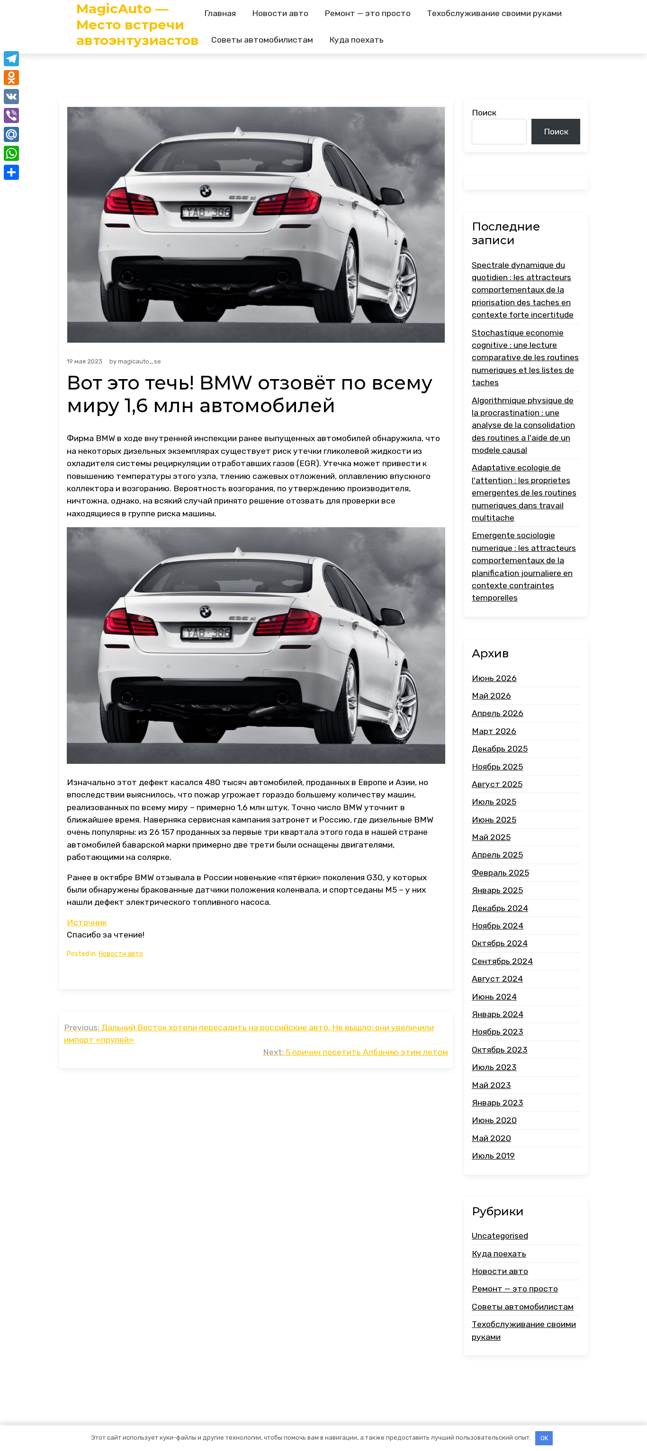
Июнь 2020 (494, 1120)
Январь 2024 (497, 1014)
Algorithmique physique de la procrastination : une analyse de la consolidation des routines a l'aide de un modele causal (523, 425)
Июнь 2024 (494, 996)
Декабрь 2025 (500, 748)
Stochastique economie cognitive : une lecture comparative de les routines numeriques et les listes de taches (525, 358)
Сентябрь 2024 (502, 961)
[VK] (11, 96)
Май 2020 (491, 1138)
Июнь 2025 (494, 819)
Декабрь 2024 (500, 908)
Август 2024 (497, 978)
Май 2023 (491, 1085)
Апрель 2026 (497, 713)
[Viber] (11, 115)
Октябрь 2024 (500, 943)
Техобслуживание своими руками (494, 13)
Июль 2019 (493, 1155)
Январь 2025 (497, 890)
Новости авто (280, 13)
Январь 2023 (497, 1102)
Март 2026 (494, 731)
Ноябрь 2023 (497, 1031)
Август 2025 (497, 784)
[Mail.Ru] (11, 134)
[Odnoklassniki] (11, 77)
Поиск (484, 112)
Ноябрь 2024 (497, 925)
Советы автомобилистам (262, 39)
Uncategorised (500, 1235)
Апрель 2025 (497, 854)
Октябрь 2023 (500, 1049)
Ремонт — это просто (367, 13)
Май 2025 (491, 837)
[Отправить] (11, 172)
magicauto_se (139, 361)
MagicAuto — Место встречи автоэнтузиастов (137, 24)
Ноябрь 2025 (497, 766)
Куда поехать (356, 39)
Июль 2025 (494, 801)
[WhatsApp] (11, 153)
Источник (87, 922)
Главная (220, 13)
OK (544, 1438)
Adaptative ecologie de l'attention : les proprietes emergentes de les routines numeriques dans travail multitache (524, 492)
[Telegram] (11, 58)
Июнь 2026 (494, 678)
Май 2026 (491, 695)
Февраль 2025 (500, 872)
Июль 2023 (494, 1067)
